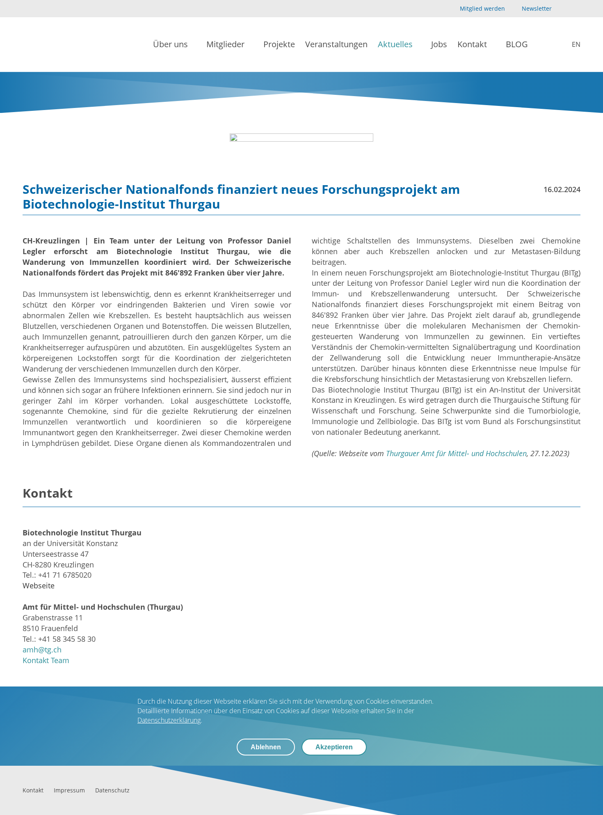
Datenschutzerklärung (169, 720)
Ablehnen (266, 747)
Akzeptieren (334, 747)
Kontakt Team (46, 660)
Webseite (39, 585)
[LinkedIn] (576, 9)
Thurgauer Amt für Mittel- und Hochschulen (456, 453)
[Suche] (544, 45)
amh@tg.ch (42, 649)
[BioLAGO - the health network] (50, 44)
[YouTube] (562, 9)
